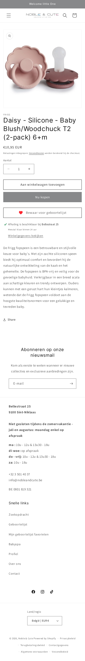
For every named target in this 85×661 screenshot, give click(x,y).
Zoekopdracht (19, 514)
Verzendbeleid (60, 651)
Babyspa (14, 544)
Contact (14, 573)
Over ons (15, 564)
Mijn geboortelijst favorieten (29, 534)
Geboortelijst (18, 524)
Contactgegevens (59, 645)
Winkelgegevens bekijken (25, 236)
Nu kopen (42, 197)
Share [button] (12, 319)
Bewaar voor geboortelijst (42, 212)
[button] (9, 15)
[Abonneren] (71, 383)
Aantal (7, 160)
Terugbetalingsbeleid (32, 645)
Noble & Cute (25, 638)
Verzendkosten (36, 153)
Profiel (13, 554)
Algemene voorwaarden (34, 651)
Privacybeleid (67, 638)
